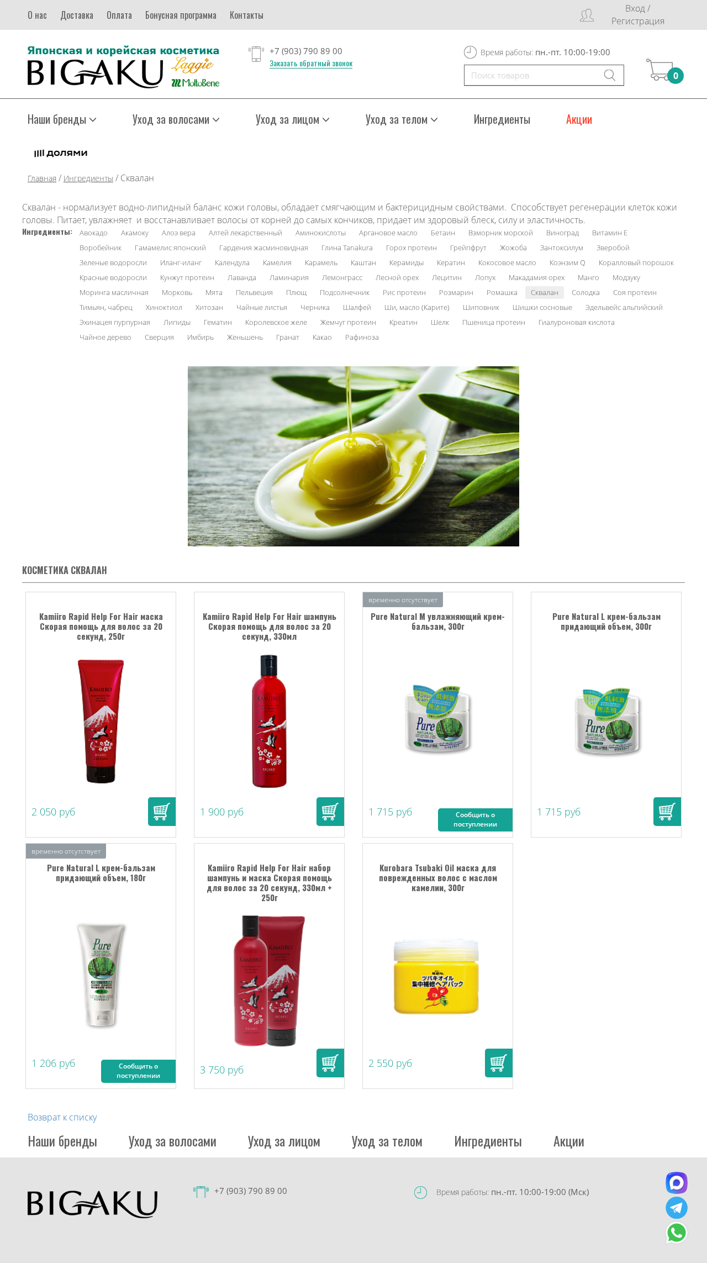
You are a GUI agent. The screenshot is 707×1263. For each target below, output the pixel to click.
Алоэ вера (179, 233)
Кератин (451, 262)
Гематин (218, 322)
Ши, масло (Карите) (417, 307)
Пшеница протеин (493, 322)
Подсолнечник (345, 292)
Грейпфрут (468, 247)
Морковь (177, 292)
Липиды (177, 322)
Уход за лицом (284, 1140)
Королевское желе (276, 322)
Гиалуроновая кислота (577, 322)
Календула (232, 262)
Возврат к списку (62, 1117)
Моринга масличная (114, 292)
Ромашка (502, 292)
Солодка (586, 292)
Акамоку (135, 233)
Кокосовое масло (507, 262)
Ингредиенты (502, 118)
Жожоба (513, 247)
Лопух (485, 277)
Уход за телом (387, 1140)
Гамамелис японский (170, 247)
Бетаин (443, 233)
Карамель (321, 262)
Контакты (246, 15)
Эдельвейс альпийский (624, 307)
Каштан (363, 262)
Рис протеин (404, 292)
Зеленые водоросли (113, 262)
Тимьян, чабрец (106, 307)
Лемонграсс (342, 277)
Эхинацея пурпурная (115, 322)
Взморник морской (500, 233)
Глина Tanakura (347, 247)
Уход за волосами (173, 1140)
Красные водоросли (113, 277)
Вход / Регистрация (637, 14)
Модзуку (626, 277)
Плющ (296, 292)
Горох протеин (411, 247)
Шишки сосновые (542, 307)
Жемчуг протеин (348, 322)
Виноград (562, 233)
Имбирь (200, 337)
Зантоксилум (561, 247)
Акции (579, 118)
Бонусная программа (181, 15)
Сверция (159, 337)
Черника (315, 307)
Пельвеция (254, 292)
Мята (214, 292)
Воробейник (101, 247)
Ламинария (289, 277)
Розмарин (456, 292)
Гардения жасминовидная (263, 247)
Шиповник (481, 307)
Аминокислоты (321, 233)
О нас (37, 15)
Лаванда (242, 277)
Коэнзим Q (567, 262)
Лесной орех (397, 277)
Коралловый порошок (636, 262)
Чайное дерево (105, 337)
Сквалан (544, 292)
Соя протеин (635, 292)
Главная (42, 178)
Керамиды (406, 262)
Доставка (76, 15)
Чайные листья (261, 307)
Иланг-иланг (181, 262)
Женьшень (245, 337)
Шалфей (357, 307)
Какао (322, 337)
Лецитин (447, 277)
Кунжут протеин (187, 277)
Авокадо (94, 233)
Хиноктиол (164, 307)
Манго (588, 277)
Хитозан (209, 307)
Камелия (277, 262)
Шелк (440, 322)
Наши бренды (62, 1140)
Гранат (287, 337)
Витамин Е (609, 233)
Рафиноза (362, 337)
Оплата (119, 15)
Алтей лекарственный (245, 233)
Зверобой (613, 247)
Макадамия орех (536, 277)
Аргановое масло (388, 233)
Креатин (403, 322)
